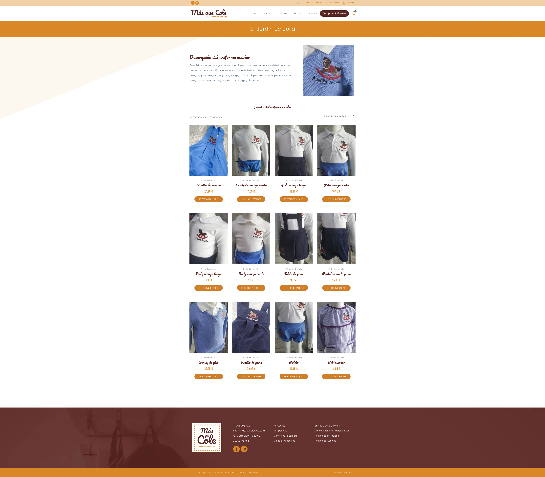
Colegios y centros (284, 440)
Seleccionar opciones (208, 199)
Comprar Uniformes (334, 13)
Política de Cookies (325, 440)
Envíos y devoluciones (327, 425)
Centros (283, 13)
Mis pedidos (280, 430)
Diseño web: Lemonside (343, 472)
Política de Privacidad (327, 435)
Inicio (253, 13)
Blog (297, 13)
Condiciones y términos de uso (332, 430)
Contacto (311, 13)
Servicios (267, 13)
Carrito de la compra (285, 435)
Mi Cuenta (279, 425)
